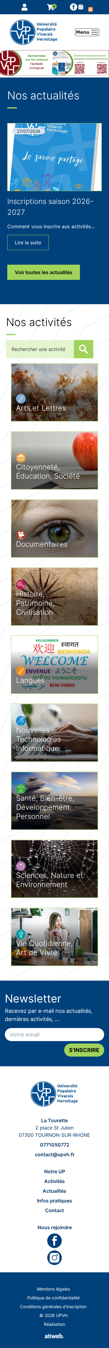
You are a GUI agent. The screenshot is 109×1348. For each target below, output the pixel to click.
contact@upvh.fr (54, 1154)
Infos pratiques (54, 1201)
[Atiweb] (54, 1335)
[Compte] (26, 7)
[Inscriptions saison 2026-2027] (54, 157)
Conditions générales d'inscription (53, 1306)
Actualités (54, 1191)
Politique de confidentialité (53, 1297)
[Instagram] (54, 1257)
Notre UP (54, 1171)
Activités (54, 1181)
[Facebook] (73, 7)
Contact (54, 1210)
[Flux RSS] (90, 7)
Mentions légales (53, 1288)
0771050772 (54, 1145)
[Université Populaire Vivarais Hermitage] (54, 1094)
